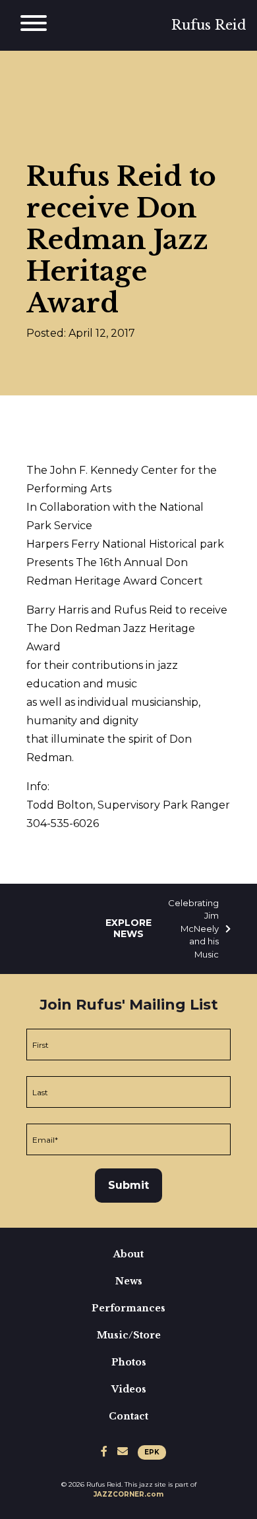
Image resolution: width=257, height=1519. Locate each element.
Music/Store (129, 1335)
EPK (151, 1452)
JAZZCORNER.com (128, 1494)
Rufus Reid (208, 25)
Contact (128, 1416)
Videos (128, 1389)
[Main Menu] (33, 25)
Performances (128, 1308)
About (128, 1254)
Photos (128, 1362)
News (128, 1281)
